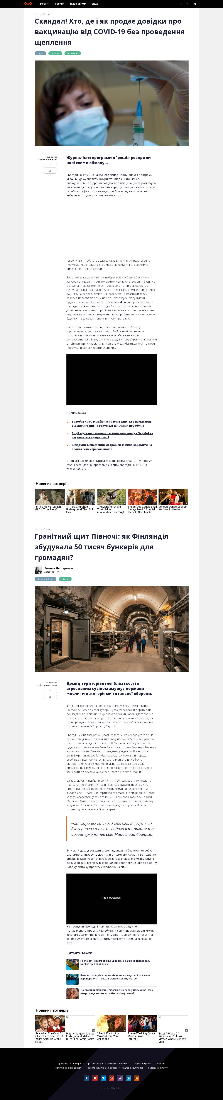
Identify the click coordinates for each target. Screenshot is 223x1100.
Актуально (73, 53)
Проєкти (44, 4)
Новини (59, 4)
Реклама (161, 1063)
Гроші (40, 53)
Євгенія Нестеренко (58, 568)
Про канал (63, 1063)
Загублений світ (46, 579)
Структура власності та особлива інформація (108, 1063)
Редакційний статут (158, 1067)
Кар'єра (77, 1063)
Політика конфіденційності (68, 1067)
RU (187, 4)
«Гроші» (72, 179)
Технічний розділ (143, 1063)
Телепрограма (78, 4)
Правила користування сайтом (102, 1067)
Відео (95, 4)
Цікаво (65, 579)
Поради (55, 53)
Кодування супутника (132, 1067)
